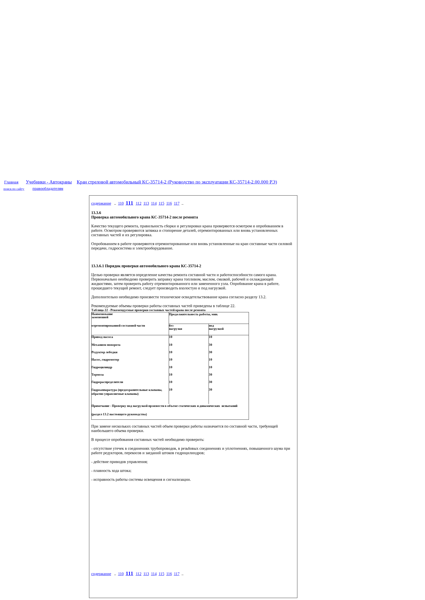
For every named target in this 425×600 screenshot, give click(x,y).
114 (154, 203)
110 (121, 203)
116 (169, 203)
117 (177, 203)
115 (161, 203)
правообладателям (47, 188)
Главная (11, 182)
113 (146, 203)
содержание (101, 203)
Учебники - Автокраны (49, 181)
